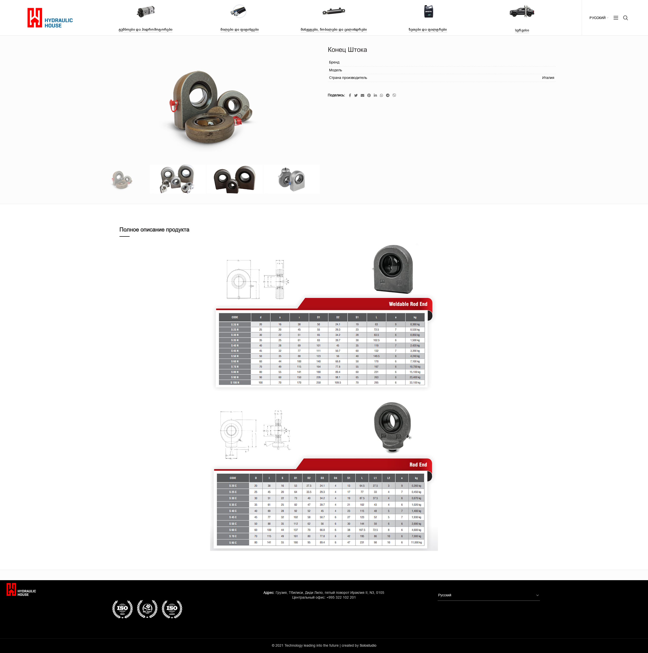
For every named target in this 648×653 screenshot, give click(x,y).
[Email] (362, 95)
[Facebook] (350, 95)
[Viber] (394, 95)
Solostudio (368, 645)
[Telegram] (387, 95)
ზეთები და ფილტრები (428, 29)
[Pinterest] (369, 95)
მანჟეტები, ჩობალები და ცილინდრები (334, 29)
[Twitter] (356, 95)
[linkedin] (375, 95)
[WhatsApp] (381, 95)
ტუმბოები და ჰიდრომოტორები (146, 29)
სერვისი (522, 30)
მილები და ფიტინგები (239, 29)
